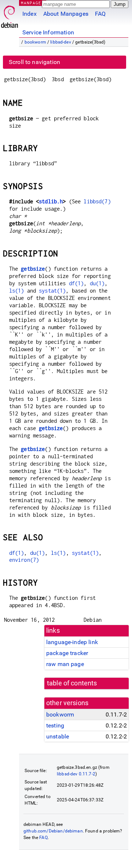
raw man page (65, 664)
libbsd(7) (97, 201)
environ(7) (24, 560)
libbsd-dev (60, 42)
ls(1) (16, 290)
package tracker (67, 653)
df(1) (76, 283)
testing (55, 725)
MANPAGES (32, 2)
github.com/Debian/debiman (53, 831)
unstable (57, 736)
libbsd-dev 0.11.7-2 (76, 773)
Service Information (48, 32)
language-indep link (72, 642)
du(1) (97, 283)
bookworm (35, 42)
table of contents (72, 683)
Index (29, 13)
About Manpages (65, 13)
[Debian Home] (9, 15)
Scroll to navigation (34, 62)
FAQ (100, 13)
